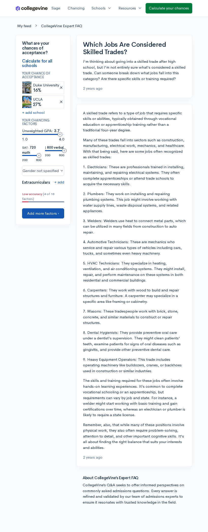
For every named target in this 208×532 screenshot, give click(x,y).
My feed (24, 25)
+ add (59, 182)
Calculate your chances (169, 8)
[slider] (60, 134)
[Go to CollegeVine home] (32, 8)
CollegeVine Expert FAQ (61, 25)
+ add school (33, 112)
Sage (55, 8)
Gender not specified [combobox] (41, 170)
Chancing (76, 8)
